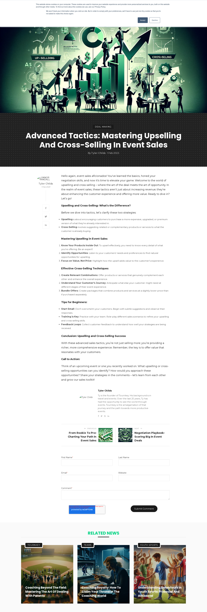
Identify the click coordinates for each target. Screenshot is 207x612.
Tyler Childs (98, 153)
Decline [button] (155, 20)
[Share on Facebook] (45, 208)
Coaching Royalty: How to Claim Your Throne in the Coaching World (101, 592)
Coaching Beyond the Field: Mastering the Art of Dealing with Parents (46, 592)
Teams (88, 545)
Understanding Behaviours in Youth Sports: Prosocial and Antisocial (160, 592)
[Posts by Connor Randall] (45, 178)
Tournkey (33, 545)
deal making (103, 127)
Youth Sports (149, 545)
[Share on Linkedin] (45, 224)
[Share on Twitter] (45, 216)
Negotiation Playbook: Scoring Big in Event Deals (149, 436)
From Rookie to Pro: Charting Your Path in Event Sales (82, 436)
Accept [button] (142, 20)
